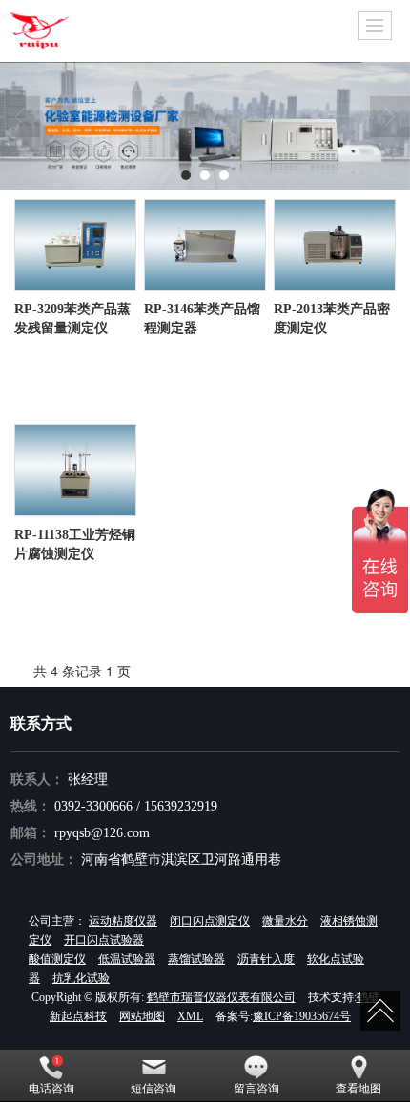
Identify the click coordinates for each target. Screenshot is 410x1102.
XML (190, 1016)
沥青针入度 (266, 959)
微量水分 (285, 921)
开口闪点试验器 (104, 940)
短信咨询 (153, 1088)
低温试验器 (126, 959)
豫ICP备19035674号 (302, 1016)
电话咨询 (51, 1088)
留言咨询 (256, 1088)
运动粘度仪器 (123, 921)
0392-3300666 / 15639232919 (135, 806)
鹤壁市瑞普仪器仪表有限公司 (221, 997)
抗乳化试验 (81, 978)
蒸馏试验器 (196, 959)
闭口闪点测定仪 (210, 921)
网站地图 (142, 1016)
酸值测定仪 (57, 959)
